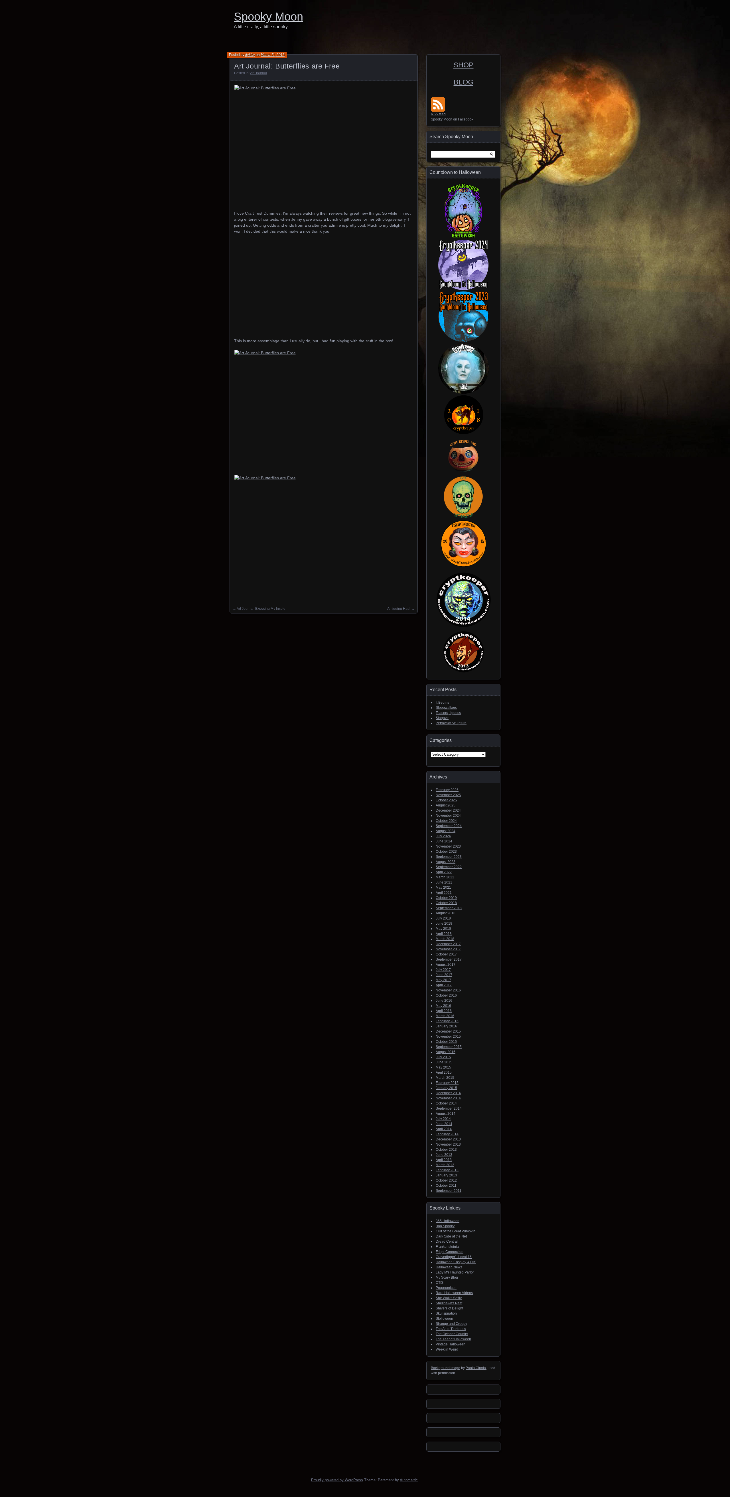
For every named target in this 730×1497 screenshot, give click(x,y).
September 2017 (449, 959)
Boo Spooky (445, 1226)
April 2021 (444, 893)
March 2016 (445, 1016)
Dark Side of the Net (451, 1236)
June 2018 (444, 923)
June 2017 (444, 975)
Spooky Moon (268, 16)
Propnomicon (446, 1288)
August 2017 (445, 965)
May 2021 (443, 888)
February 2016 (447, 1021)
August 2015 (445, 1052)
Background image (445, 1368)
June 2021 (444, 882)
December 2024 (448, 810)
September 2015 (449, 1047)
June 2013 (444, 1155)
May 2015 (443, 1067)
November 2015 (448, 1037)
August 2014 (445, 1114)
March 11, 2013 (273, 55)
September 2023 (449, 857)
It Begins (442, 703)
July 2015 (443, 1057)
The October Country (452, 1334)
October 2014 (446, 1103)
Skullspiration (446, 1313)
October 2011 (446, 1186)
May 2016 (443, 1006)
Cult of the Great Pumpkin (455, 1231)
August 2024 (445, 831)
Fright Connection (449, 1252)
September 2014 (449, 1108)
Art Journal (258, 73)
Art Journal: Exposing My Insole (261, 609)
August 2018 (445, 913)
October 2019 (446, 898)
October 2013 (446, 1150)
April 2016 (444, 1011)
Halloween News (449, 1267)
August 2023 (445, 862)
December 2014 (448, 1093)
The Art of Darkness (451, 1329)
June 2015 (444, 1062)
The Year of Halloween (453, 1339)
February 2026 (447, 790)
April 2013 (444, 1160)
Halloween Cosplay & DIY (456, 1262)
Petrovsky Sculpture (451, 723)
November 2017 (448, 949)
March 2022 (445, 877)
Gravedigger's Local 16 (454, 1257)
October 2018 (446, 903)
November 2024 (448, 816)
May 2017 (443, 980)
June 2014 (444, 1124)
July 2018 (443, 918)
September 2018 (449, 908)
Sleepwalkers (446, 708)
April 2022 (444, 872)
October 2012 (446, 1180)
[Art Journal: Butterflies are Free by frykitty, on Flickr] (323, 144)
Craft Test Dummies (263, 213)
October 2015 (446, 1042)
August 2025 (445, 805)
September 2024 (449, 826)
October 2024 (446, 821)
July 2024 (443, 836)
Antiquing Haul (398, 609)
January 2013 (446, 1175)
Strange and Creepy (451, 1324)
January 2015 (446, 1088)
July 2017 (443, 970)
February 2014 (447, 1134)
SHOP (463, 65)
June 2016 (444, 1001)
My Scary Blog (447, 1277)
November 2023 (448, 846)
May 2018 (443, 929)
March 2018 (445, 939)
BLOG (463, 82)
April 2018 (444, 934)
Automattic (409, 1480)
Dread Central (447, 1242)
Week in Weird (447, 1349)
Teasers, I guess (448, 713)
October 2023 (446, 852)
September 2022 (449, 867)
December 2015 (448, 1031)
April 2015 (444, 1073)
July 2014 (443, 1119)
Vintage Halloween (450, 1344)
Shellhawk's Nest (449, 1303)
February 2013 (447, 1170)
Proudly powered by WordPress (337, 1480)
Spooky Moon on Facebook (452, 119)
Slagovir (442, 718)
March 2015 (445, 1078)
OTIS (439, 1283)
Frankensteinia (447, 1247)
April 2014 (444, 1129)
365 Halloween (447, 1221)
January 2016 (446, 1026)
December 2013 (448, 1139)
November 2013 (448, 1144)
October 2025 (446, 800)
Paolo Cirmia (476, 1368)
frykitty (250, 55)
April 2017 (444, 985)
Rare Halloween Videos (454, 1293)
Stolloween (444, 1319)
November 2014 (448, 1098)
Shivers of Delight (449, 1308)
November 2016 (448, 990)
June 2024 (444, 841)
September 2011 (448, 1191)
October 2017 (446, 954)
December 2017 (448, 944)
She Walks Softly (449, 1298)
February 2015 (447, 1083)
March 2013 (445, 1165)
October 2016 (446, 995)
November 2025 (448, 795)
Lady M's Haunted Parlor (455, 1272)
